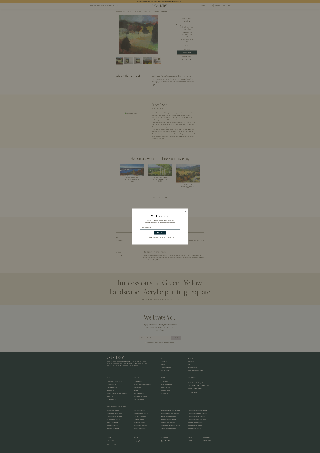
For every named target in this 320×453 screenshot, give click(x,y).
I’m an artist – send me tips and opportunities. (161, 237)
